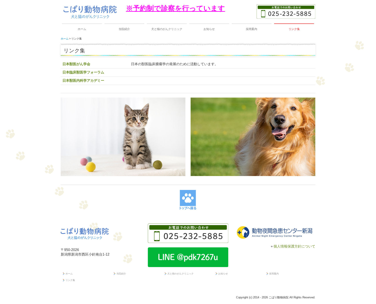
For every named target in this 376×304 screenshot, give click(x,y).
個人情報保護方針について (294, 246)
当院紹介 (124, 29)
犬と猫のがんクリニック (166, 29)
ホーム (82, 29)
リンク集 (294, 29)
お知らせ (209, 29)
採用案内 (251, 29)
